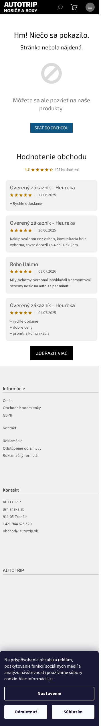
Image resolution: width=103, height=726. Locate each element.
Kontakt (9, 428)
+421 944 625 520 (17, 524)
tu (50, 679)
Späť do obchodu (51, 127)
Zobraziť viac (51, 353)
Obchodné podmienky (22, 408)
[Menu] (90, 7)
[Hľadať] (60, 7)
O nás (8, 401)
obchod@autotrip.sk (20, 531)
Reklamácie (13, 441)
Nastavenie (49, 693)
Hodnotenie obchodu (52, 156)
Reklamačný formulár (21, 456)
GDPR (7, 415)
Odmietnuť (26, 712)
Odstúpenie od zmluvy (22, 448)
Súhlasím (73, 712)
